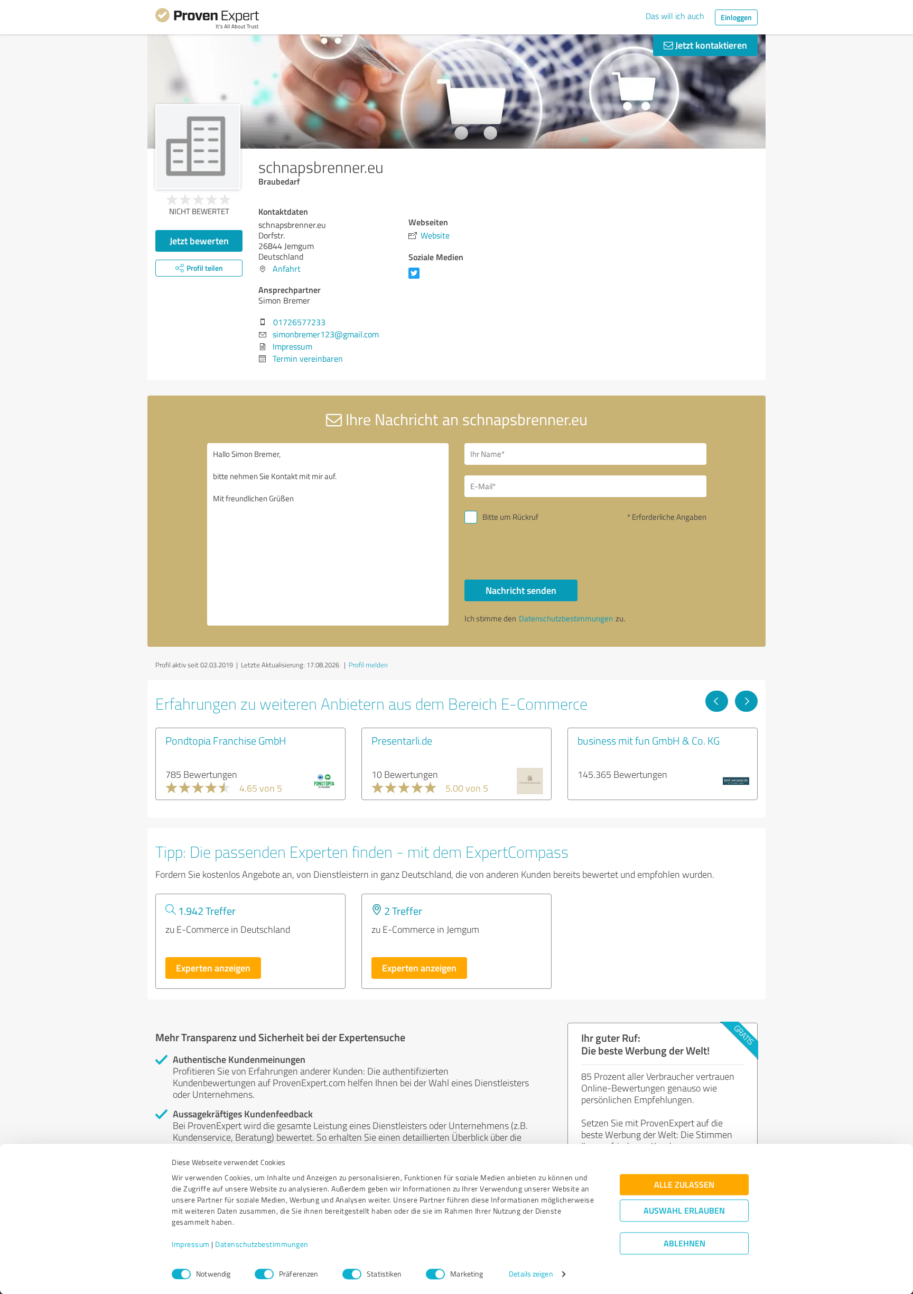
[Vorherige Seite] (716, 701)
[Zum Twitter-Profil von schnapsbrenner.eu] (416, 278)
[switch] (264, 1274)
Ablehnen (684, 1243)
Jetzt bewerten (199, 240)
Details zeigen (531, 1274)
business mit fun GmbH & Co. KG (648, 740)
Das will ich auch (675, 16)
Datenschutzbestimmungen (262, 1245)
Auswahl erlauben (684, 1211)
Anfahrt (287, 268)
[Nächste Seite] (746, 701)
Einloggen (736, 17)
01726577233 (299, 322)
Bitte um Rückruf (510, 516)
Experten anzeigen (213, 968)
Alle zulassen (684, 1185)
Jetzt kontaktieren (710, 45)
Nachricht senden (521, 590)
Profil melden (368, 664)
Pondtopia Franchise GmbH (225, 740)
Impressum (191, 1245)
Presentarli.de (401, 740)
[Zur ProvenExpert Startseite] (207, 20)
